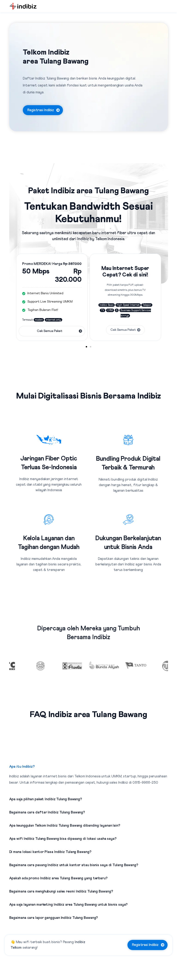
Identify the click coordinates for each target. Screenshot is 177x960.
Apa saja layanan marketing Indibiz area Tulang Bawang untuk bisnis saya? (68, 904)
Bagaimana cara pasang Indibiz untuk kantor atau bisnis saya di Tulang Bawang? (73, 865)
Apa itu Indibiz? (22, 766)
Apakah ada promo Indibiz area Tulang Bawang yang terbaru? (58, 878)
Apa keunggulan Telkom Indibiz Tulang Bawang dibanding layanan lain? (64, 825)
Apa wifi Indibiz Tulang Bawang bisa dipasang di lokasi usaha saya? (63, 838)
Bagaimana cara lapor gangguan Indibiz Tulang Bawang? (53, 918)
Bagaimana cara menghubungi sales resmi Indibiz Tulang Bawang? (61, 891)
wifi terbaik (32, 942)
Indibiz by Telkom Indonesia (100, 239)
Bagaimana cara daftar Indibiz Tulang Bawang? (47, 812)
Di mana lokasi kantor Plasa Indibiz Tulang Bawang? (50, 852)
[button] (86, 346)
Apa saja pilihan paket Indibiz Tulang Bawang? (45, 799)
